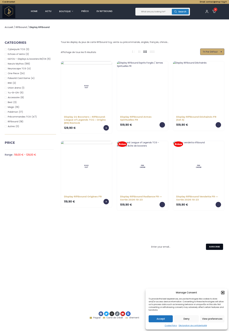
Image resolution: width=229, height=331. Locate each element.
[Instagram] (112, 313)
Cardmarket (8, 1)
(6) (49, 58)
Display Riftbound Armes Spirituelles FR (136, 118)
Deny (187, 318)
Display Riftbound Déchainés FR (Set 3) (196, 118)
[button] (222, 292)
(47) (34, 116)
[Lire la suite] (106, 128)
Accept (161, 318)
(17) (21, 111)
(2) (27, 54)
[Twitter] (106, 313)
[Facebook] (101, 313)
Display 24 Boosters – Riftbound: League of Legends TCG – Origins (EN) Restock (85, 119)
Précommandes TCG (19, 116)
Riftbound (21, 27)
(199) (27, 63)
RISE (10, 83)
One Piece (13, 73)
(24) (22, 73)
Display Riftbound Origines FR (83, 196)
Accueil (9, 27)
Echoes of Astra (16, 54)
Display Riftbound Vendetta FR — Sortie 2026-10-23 (197, 198)
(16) (17, 107)
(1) (23, 87)
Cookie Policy (171, 325)
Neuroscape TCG (17, 68)
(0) (17, 126)
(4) (29, 68)
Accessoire (14, 97)
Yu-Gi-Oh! (13, 92)
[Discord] (128, 313)
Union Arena (14, 87)
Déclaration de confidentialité (193, 325)
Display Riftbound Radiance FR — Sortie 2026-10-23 (141, 198)
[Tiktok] (117, 313)
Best (10, 102)
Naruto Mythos (16, 63)
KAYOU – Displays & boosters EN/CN (27, 58)
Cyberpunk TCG (16, 49)
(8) (22, 97)
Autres (11, 126)
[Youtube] (122, 313)
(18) (21, 121)
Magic (11, 107)
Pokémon (13, 111)
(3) (27, 49)
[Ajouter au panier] (162, 125)
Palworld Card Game (19, 78)
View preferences (212, 318)
